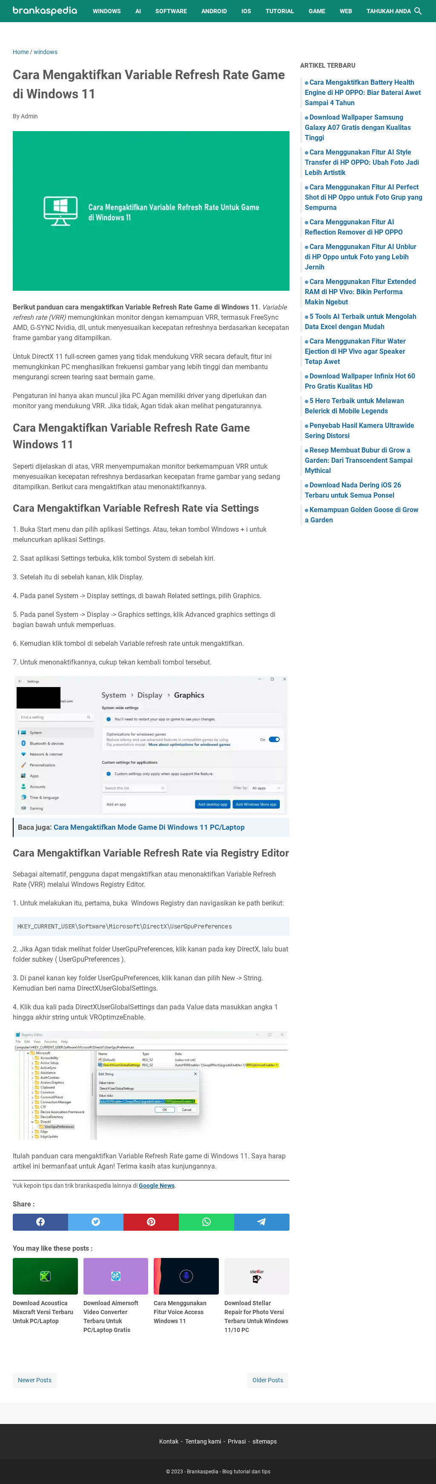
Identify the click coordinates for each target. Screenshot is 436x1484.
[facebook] (40, 1222)
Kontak (168, 1441)
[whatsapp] (206, 1222)
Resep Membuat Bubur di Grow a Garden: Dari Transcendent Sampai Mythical (359, 460)
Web (346, 11)
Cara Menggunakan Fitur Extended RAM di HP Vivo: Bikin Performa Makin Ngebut (360, 292)
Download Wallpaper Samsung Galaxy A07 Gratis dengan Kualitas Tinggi (358, 127)
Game (317, 11)
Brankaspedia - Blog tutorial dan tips (228, 1472)
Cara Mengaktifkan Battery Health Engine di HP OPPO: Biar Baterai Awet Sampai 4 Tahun (363, 92)
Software (171, 11)
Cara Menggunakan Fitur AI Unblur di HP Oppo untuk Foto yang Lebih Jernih (360, 257)
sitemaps (264, 1441)
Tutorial (280, 11)
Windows (107, 11)
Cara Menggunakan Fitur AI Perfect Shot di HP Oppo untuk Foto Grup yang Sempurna (363, 197)
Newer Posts (35, 1380)
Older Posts (267, 1380)
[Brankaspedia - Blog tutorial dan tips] (45, 11)
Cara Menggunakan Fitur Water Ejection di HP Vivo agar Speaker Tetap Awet (355, 351)
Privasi (237, 1441)
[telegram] (262, 1222)
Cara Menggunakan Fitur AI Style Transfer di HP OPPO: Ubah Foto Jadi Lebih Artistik (362, 162)
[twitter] (95, 1222)
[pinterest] (151, 1222)
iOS (246, 11)
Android (214, 11)
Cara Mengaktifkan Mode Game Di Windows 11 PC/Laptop (149, 827)
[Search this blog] (418, 11)
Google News (157, 1185)
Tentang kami (203, 1441)
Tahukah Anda (389, 11)
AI (138, 11)
